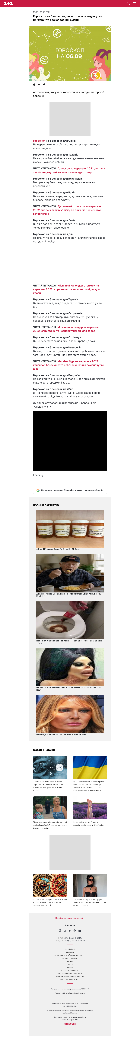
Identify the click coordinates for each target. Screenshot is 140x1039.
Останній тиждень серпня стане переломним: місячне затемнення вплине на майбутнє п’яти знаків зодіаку (48, 786)
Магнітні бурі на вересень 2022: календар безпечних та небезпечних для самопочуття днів (68, 365)
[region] (70, 119)
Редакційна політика (70, 979)
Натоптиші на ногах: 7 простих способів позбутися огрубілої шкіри (88, 823)
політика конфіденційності (70, 973)
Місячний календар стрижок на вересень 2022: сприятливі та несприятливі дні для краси (66, 289)
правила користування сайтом (70, 976)
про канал (70, 949)
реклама (70, 952)
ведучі (70, 964)
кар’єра (70, 961)
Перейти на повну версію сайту (70, 918)
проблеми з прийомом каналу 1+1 (70, 955)
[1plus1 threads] (65, 931)
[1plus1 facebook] (75, 930)
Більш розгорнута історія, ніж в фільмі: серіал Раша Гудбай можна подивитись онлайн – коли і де (50, 825)
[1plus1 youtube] (79, 931)
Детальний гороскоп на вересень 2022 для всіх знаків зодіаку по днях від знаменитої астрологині (67, 210)
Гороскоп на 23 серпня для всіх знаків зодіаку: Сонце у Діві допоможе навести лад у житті (50, 902)
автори (70, 967)
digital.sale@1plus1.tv (70, 1013)
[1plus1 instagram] (60, 930)
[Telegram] (39, 84)
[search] (128, 3)
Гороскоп (39, 140)
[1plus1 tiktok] (70, 931)
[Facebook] (34, 84)
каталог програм (70, 958)
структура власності (70, 970)
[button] (134, 3)
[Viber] (44, 84)
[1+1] (8, 3)
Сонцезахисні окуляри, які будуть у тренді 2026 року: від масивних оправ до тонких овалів (89, 902)
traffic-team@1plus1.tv (70, 1020)
